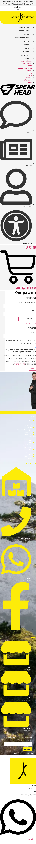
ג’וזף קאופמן (28, 426)
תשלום (30, 422)
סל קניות (30, 420)
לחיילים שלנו (28, 453)
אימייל (30, 741)
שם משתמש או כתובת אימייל (24, 303)
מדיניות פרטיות (19, 364)
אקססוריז (29, 458)
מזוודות (30, 451)
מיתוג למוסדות (28, 434)
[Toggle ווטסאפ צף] (34, 842)
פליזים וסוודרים (28, 444)
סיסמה (33, 311)
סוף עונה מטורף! (28, 448)
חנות (31, 419)
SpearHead (29, 460)
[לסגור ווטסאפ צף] (34, 757)
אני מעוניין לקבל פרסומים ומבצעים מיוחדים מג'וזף (17, 737)
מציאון (30, 449)
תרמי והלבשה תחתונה (26, 439)
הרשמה (32, 368)
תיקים (30, 441)
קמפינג (30, 442)
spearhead (29, 431)
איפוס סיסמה (31, 323)
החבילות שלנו (28, 456)
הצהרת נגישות (28, 433)
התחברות (22, 319)
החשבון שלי (29, 424)
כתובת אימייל (30, 333)
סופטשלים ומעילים (27, 446)
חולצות (30, 455)
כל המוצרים (29, 427)
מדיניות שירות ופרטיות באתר (24, 429)
